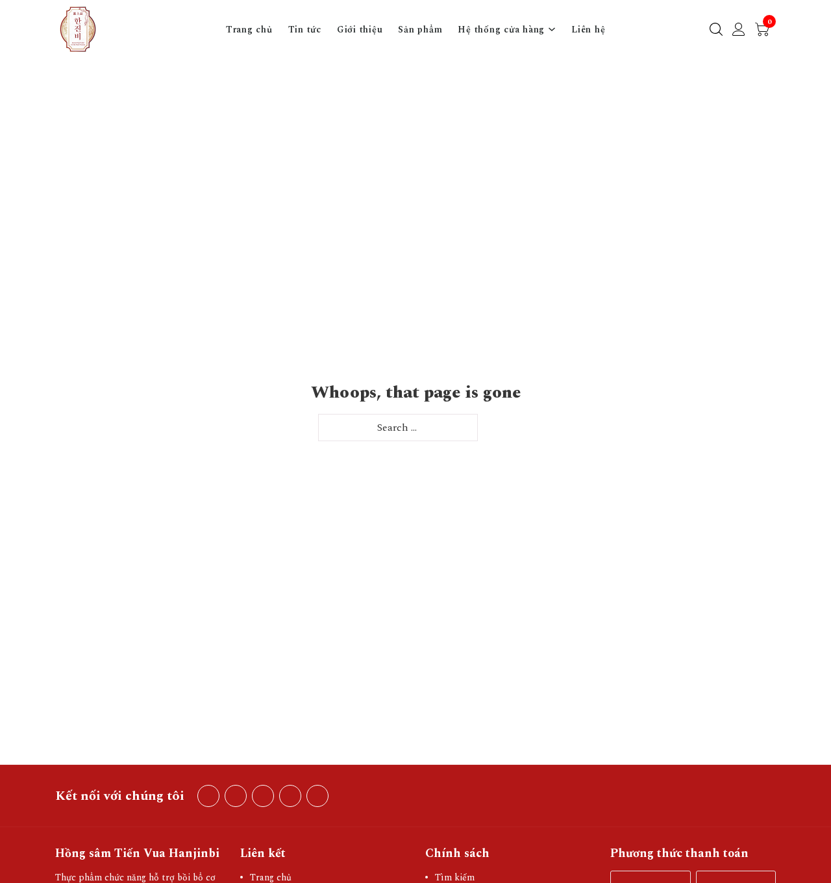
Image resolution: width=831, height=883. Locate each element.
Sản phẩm (420, 29)
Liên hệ (588, 29)
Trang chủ (249, 29)
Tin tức (304, 29)
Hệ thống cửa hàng (501, 29)
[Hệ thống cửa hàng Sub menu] (552, 29)
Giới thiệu (360, 29)
